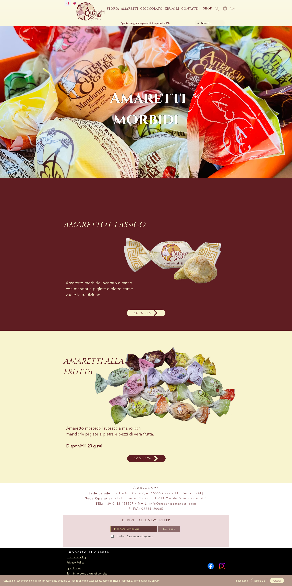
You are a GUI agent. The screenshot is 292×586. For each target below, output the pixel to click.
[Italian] (68, 3)
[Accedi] (225, 8)
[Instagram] (222, 566)
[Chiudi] (288, 580)
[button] (217, 9)
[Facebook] (210, 566)
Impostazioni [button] (241, 580)
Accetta (277, 580)
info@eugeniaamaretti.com (172, 503)
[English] (74, 3)
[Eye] (91, 11)
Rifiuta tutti (259, 580)
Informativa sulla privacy (147, 580)
